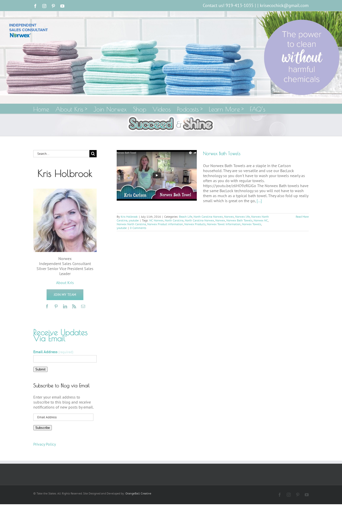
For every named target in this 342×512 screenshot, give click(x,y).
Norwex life (242, 216)
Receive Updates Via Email (60, 335)
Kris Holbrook (129, 216)
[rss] (74, 306)
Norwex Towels (251, 224)
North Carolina (174, 220)
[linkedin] (65, 306)
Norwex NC (261, 220)
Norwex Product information (165, 224)
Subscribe (42, 428)
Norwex (229, 216)
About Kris (65, 282)
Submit (40, 369)
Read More (302, 216)
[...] (259, 200)
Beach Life (185, 216)
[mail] (83, 306)
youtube (134, 220)
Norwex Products (195, 224)
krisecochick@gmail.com (284, 5)
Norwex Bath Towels (221, 153)
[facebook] (47, 306)
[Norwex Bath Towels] (157, 175)
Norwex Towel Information (224, 224)
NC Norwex (156, 220)
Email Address (53, 351)
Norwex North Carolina (131, 224)
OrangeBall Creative (138, 493)
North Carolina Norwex (208, 216)
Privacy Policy (44, 444)
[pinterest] (56, 306)
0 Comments (138, 228)
